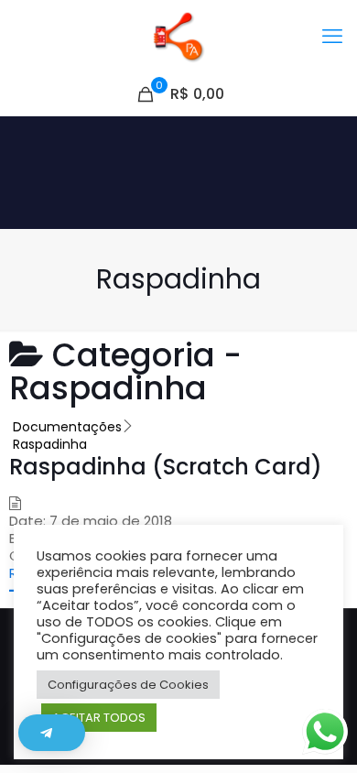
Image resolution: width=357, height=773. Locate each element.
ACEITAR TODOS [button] (99, 717)
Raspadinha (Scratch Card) (165, 467)
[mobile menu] (332, 36)
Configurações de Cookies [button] (128, 684)
